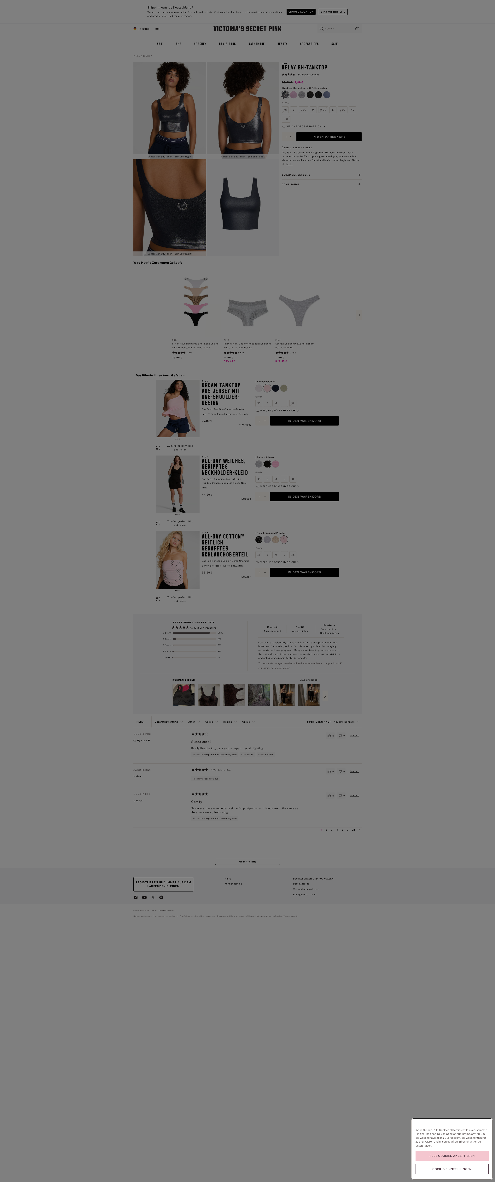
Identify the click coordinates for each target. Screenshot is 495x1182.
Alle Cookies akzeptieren (452, 1155)
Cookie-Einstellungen (452, 1169)
